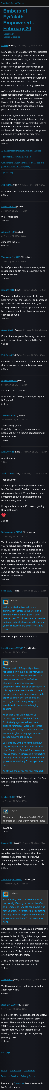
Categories (15, 1070)
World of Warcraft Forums (12, 3)
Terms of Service (9, 1076)
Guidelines (29, 1070)
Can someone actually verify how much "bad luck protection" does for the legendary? (22, 165)
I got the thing (7, 172)
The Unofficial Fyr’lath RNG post (16, 157)
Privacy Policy (28, 1076)
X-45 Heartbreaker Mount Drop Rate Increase (21, 151)
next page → (7, 1052)
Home (4, 1070)
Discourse (19, 1083)
